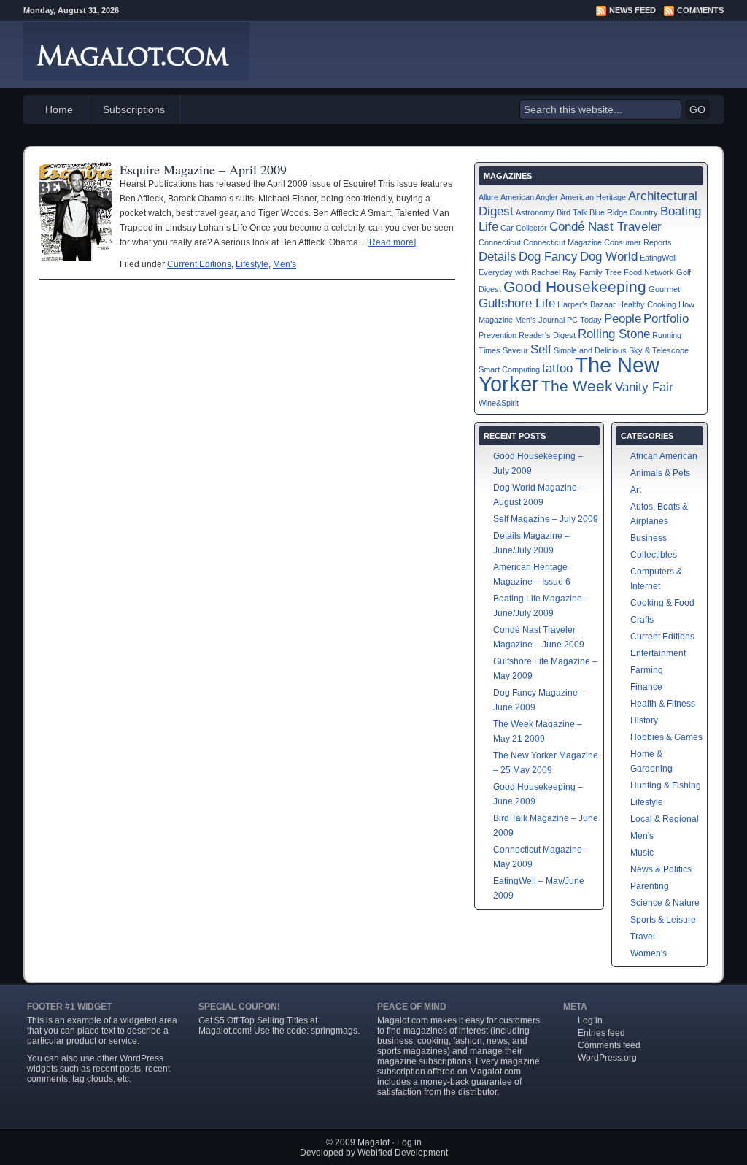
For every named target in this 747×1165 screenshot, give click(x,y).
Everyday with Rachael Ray (528, 272)
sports (389, 1051)
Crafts (642, 620)
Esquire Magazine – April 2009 (203, 169)
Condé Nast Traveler (605, 227)
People (622, 319)
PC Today (584, 319)
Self (540, 349)
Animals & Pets (660, 473)
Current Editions (199, 264)
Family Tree (600, 272)
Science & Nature (665, 903)
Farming (646, 670)
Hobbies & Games (666, 737)
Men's (284, 264)
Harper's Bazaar (586, 304)
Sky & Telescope (659, 350)
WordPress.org (607, 1058)
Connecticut (500, 242)
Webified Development (402, 1152)
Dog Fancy (548, 257)
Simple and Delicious (590, 350)
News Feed (632, 10)
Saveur (515, 350)
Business (648, 538)
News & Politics (661, 869)
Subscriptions (134, 109)
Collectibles (653, 555)
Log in (590, 1020)
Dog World (609, 257)
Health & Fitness (662, 704)
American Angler (529, 197)
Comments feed (609, 1045)
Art (635, 490)
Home (59, 109)
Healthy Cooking (647, 304)
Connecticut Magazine (562, 242)
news (497, 1041)
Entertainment (658, 653)
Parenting (649, 886)
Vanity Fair (644, 387)
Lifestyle (252, 264)
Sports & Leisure (663, 920)
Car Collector (523, 227)
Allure (488, 197)
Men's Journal (540, 319)
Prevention (497, 335)
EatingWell (658, 257)
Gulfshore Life (517, 303)
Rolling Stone (614, 334)
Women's (648, 953)
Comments (700, 10)
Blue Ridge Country (623, 212)
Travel (642, 936)
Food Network (649, 272)
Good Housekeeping (574, 286)
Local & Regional (664, 819)
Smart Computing (509, 369)
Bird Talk (572, 212)
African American (663, 456)
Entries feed (601, 1033)
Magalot (373, 1142)
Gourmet (664, 289)
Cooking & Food (662, 603)
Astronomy (535, 212)
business (395, 1041)
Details (497, 257)
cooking (433, 1041)
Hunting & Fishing (665, 785)
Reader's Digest (547, 335)
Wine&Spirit (499, 403)
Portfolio (666, 319)
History (644, 720)
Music (642, 852)
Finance (646, 687)
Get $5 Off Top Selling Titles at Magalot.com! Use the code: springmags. (279, 1025)
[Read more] (391, 242)
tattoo (557, 368)
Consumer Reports (638, 242)
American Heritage (593, 197)
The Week (577, 385)
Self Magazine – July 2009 (545, 519)
